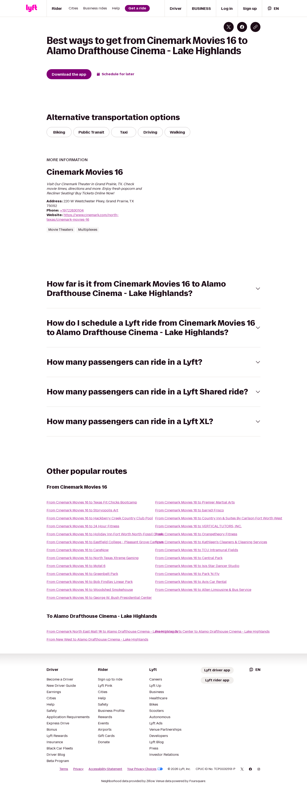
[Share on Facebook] (242, 27)
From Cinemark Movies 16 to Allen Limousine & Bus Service (203, 589)
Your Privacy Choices (141, 769)
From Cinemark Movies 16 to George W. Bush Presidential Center (99, 597)
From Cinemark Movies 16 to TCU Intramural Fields (196, 550)
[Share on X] (229, 27)
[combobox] (273, 8)
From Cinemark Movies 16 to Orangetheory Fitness (196, 534)
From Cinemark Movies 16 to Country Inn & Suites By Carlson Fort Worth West (218, 518)
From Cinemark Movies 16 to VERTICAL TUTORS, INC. (198, 526)
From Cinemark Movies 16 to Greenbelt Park (82, 573)
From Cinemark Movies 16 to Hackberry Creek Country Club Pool (100, 518)
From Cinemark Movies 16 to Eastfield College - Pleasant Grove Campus (105, 542)
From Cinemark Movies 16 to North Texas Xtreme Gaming (93, 558)
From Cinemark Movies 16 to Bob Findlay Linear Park (90, 581)
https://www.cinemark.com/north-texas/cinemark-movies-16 (83, 217)
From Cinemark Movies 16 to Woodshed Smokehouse (90, 589)
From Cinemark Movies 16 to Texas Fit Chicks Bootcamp (92, 502)
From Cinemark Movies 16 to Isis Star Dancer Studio (197, 565)
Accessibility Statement (105, 769)
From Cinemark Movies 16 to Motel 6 (76, 565)
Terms (63, 769)
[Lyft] (31, 8)
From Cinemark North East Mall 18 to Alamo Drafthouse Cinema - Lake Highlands (112, 631)
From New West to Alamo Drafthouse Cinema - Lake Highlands (97, 639)
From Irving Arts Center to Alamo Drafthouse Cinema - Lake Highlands (212, 631)
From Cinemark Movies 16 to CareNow (78, 550)
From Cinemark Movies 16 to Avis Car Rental (191, 581)
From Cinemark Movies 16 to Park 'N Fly (187, 573)
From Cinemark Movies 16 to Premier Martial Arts (195, 502)
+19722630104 (72, 210)
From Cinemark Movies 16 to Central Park (188, 558)
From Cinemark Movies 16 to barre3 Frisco (189, 510)
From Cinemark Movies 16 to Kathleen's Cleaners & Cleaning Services (211, 542)
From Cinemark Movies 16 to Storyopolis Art (82, 510)
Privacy (78, 769)
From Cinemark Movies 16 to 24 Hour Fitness (83, 526)
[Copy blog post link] (255, 27)
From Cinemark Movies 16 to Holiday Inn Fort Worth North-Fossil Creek (105, 534)
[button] (153, 288)
